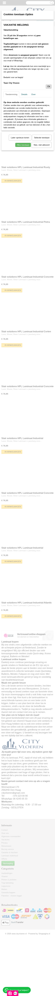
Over (33, 94)
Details (24, 94)
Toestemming (11, 94)
